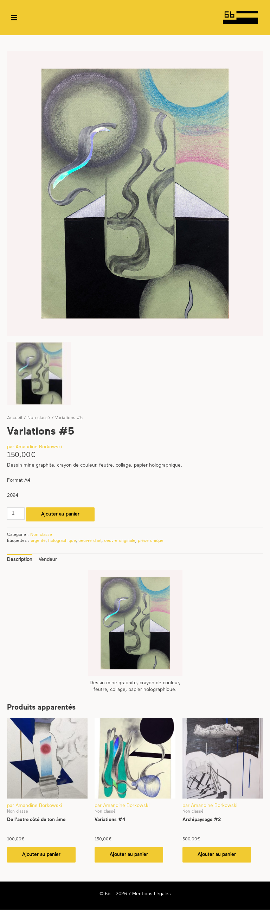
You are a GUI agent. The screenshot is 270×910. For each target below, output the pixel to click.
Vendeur (48, 559)
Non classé (38, 418)
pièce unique (150, 541)
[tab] (19, 559)
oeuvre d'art (90, 541)
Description (19, 559)
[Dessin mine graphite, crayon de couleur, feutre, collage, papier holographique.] (39, 373)
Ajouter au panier (60, 514)
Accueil (14, 418)
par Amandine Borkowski (34, 447)
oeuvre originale (119, 541)
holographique (62, 541)
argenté (38, 541)
